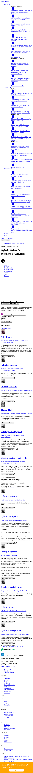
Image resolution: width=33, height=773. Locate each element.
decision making (5, 555)
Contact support (8, 749)
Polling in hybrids (9, 552)
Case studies (7, 683)
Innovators (7, 726)
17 (3, 423)
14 (3, 449)
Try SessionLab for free (14, 488)
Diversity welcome (9, 386)
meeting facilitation (6, 368)
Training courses (8, 715)
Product (6, 4)
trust (10, 520)
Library (6, 680)
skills (6, 370)
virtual (22, 413)
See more (6, 717)
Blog (5, 681)
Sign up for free (9, 238)
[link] (5, 265)
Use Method (10, 356)
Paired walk (6, 337)
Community (7, 688)
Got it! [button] (16, 770)
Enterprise (7, 705)
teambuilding (4, 634)
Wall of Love (8, 742)
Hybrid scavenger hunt (11, 630)
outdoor (11, 340)
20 (3, 401)
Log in (2, 238)
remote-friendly (15, 368)
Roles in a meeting (9, 365)
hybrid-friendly (27, 390)
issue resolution (5, 340)
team (15, 340)
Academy (7, 693)
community (8, 435)
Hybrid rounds (7, 607)
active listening (20, 340)
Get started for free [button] (6, 328)
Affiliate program (9, 689)
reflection (14, 520)
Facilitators (7, 725)
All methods (7, 243)
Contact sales (8, 750)
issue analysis (13, 500)
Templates (7, 678)
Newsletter (7, 686)
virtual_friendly (16, 413)
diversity (3, 390)
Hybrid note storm (9, 496)
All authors (14, 243)
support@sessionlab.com (8, 666)
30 (3, 378)
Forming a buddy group (11, 431)
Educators (7, 729)
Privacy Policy (8, 669)
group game (25, 634)
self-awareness (9, 342)
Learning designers (9, 728)
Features (6, 737)
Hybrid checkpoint (9, 516)
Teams (6, 703)
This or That (6, 410)
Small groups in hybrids (11, 587)
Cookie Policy (8, 767)
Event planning (8, 714)
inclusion (7, 390)
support (3, 435)
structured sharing (14, 591)
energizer (9, 413)
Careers (6, 740)
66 (3, 356)
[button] (16, 297)
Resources (7, 168)
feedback (3, 461)
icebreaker (3, 413)
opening (12, 390)
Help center (7, 691)
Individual (7, 701)
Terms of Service (9, 672)
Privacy (28, 765)
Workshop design (9, 712)
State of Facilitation (9, 685)
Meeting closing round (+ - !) (14, 458)
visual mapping (21, 500)
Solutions (7, 87)
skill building (11, 370)
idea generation (5, 591)
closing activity (10, 461)
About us (6, 735)
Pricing (6, 739)
